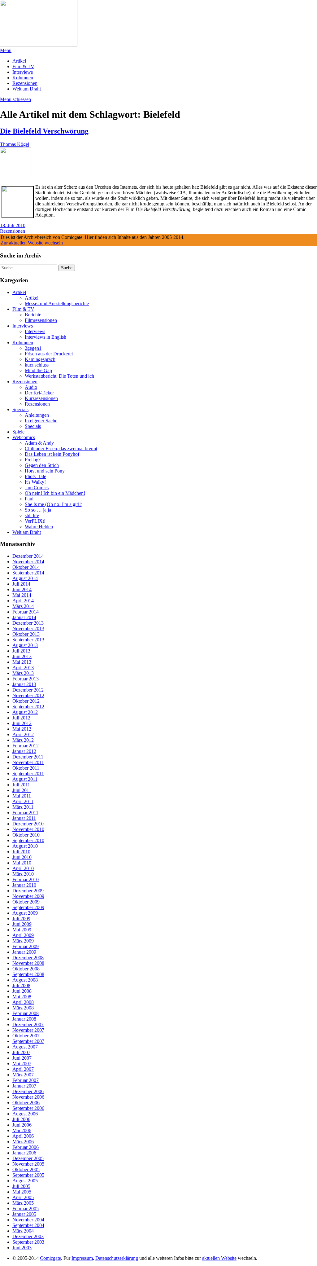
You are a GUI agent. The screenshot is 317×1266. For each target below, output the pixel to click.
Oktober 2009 (26, 901)
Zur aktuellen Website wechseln (32, 242)
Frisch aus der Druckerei (49, 353)
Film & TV (23, 66)
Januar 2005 (24, 1214)
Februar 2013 (25, 678)
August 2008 (25, 979)
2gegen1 (33, 348)
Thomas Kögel (14, 144)
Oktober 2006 (26, 1102)
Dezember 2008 (28, 957)
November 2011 (28, 762)
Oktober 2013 (26, 634)
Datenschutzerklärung (116, 1258)
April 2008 (23, 1002)
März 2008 (23, 1007)
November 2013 (28, 628)
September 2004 (28, 1225)
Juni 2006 (22, 1125)
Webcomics (23, 437)
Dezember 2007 (28, 1024)
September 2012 (28, 706)
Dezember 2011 (27, 756)
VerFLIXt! (35, 521)
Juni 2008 (22, 991)
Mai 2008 (21, 996)
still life (32, 515)
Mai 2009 (21, 929)
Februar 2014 (25, 611)
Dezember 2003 (28, 1236)
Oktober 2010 (26, 834)
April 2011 (22, 801)
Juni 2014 (22, 589)
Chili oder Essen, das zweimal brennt (61, 448)
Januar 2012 (24, 751)
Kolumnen (22, 77)
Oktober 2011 (25, 768)
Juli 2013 (21, 650)
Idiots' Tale (35, 476)
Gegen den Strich (42, 465)
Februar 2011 (25, 812)
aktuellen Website (219, 1258)
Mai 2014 (21, 595)
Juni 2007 (22, 1058)
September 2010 (28, 840)
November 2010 (28, 829)
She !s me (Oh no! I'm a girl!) (53, 504)
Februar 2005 (25, 1208)
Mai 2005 (21, 1191)
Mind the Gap (38, 370)
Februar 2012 (25, 745)
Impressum (82, 1258)
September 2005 (28, 1175)
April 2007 (23, 1069)
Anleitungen (37, 415)
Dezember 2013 (28, 623)
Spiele (18, 431)
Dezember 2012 (28, 689)
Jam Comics (37, 487)
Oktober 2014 (26, 567)
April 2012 (23, 734)
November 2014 (28, 561)
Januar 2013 (24, 684)
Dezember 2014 (28, 556)
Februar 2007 (25, 1080)
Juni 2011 (21, 790)
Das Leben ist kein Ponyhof (52, 454)
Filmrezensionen (41, 320)
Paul (29, 498)
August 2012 (25, 712)
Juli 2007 (21, 1052)
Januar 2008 (24, 1019)
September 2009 (28, 907)
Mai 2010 (21, 862)
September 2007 (28, 1041)
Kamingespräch (40, 359)
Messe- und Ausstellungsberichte (57, 303)
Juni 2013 (22, 656)
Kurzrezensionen (41, 398)
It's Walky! (35, 482)
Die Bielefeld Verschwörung (44, 131)
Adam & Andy (39, 443)
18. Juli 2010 (12, 225)
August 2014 (25, 578)
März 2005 (23, 1203)
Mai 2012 (21, 729)
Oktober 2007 (26, 1035)
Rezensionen (24, 83)
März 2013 (23, 673)
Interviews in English (45, 337)
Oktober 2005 (26, 1169)
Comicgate (50, 1258)
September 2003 (28, 1242)
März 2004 (23, 1230)
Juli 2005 (21, 1186)
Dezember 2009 (28, 890)
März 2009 (23, 940)
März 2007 (23, 1074)
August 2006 (25, 1113)
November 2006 (28, 1097)
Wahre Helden (39, 526)
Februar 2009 (25, 946)
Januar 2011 (24, 818)
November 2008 (28, 963)
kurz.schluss (37, 364)
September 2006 (28, 1108)
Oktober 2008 (26, 968)
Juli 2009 (21, 918)
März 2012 (23, 740)
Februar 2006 (25, 1147)
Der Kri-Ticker (39, 392)
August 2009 (25, 913)
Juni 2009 (22, 924)
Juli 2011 (21, 784)
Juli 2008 (21, 985)
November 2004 (28, 1219)
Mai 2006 (21, 1130)
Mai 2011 (21, 795)
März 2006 (23, 1141)
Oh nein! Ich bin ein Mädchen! (55, 493)
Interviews (22, 72)
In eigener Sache (41, 420)
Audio (31, 387)
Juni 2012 (22, 723)
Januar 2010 (24, 885)
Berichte (33, 314)
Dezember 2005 (28, 1158)
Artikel (19, 61)
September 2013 (28, 639)
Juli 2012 (21, 717)
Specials (20, 409)
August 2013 (25, 645)
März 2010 (23, 874)
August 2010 (25, 846)
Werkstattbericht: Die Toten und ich (59, 376)
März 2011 (22, 807)
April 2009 (23, 935)
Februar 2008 (25, 1013)
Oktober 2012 (26, 701)
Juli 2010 (21, 851)
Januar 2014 (24, 617)
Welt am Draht (26, 88)
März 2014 (23, 606)
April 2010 (23, 868)
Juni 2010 (22, 857)
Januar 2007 (24, 1085)
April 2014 (23, 600)
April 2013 (23, 667)
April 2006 (23, 1136)
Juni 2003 (22, 1247)
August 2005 (25, 1180)
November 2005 (28, 1164)
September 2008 (28, 974)
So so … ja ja (38, 509)
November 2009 (28, 896)
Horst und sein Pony (45, 470)
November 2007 (28, 1030)
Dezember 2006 (28, 1091)
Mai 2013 (21, 662)
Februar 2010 (25, 879)
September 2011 (28, 773)
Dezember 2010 (28, 823)
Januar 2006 (24, 1152)
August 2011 (24, 779)
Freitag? (33, 459)
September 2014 (28, 572)
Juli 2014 (21, 584)
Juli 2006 (21, 1119)
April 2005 (23, 1197)
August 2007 (25, 1046)
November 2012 (28, 695)
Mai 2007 (21, 1063)
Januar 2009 (24, 952)
